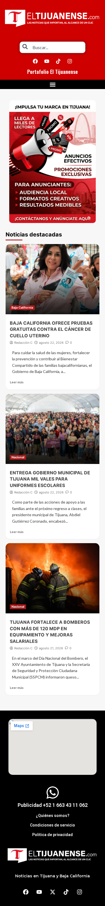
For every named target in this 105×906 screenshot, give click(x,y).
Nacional (17, 457)
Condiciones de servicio (52, 825)
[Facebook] (35, 61)
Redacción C (23, 343)
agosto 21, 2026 (51, 648)
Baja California (22, 307)
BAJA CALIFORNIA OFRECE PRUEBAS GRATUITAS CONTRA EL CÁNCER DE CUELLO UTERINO (51, 329)
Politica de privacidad (52, 834)
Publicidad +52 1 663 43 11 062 (53, 805)
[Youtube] (47, 61)
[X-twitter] (52, 892)
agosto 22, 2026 (51, 343)
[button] (52, 84)
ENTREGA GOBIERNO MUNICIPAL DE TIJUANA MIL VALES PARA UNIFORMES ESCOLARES (50, 479)
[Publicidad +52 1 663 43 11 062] (53, 793)
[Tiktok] (58, 61)
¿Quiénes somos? (52, 815)
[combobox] (52, 47)
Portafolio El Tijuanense (52, 71)
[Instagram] (70, 61)
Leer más (17, 382)
